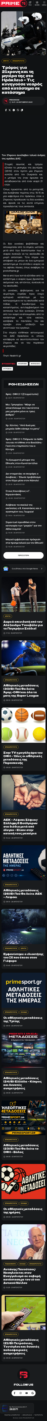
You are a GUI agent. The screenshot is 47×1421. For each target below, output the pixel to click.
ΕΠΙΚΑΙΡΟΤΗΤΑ (18, 61)
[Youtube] (27, 1393)
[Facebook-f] (15, 1393)
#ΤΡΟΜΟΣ (7, 369)
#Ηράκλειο (35, 364)
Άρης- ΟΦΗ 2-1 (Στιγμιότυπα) (22, 394)
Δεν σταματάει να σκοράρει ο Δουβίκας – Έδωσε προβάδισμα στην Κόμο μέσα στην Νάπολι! (23, 477)
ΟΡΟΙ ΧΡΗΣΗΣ (27, 1415)
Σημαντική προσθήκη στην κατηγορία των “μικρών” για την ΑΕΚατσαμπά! (24, 525)
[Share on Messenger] (14, 110)
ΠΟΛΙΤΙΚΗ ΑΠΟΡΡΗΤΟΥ (12, 1415)
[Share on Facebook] (6, 110)
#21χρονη (22, 364)
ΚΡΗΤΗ (6, 61)
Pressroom (14, 100)
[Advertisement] (23, 132)
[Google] (33, 1393)
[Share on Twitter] (10, 110)
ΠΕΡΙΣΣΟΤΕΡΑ (23, 555)
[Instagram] (21, 1393)
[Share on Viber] (18, 110)
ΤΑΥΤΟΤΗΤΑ (38, 1415)
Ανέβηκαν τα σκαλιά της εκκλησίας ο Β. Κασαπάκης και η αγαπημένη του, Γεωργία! (23, 508)
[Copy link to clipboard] (22, 110)
